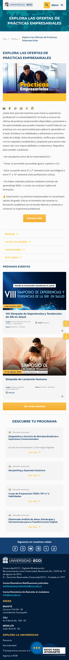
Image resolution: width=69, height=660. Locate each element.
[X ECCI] (46, 548)
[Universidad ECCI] (19, 4)
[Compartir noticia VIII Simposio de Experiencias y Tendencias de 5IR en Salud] (62, 331)
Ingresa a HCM (10, 655)
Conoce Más (34, 218)
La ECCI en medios (16, 241)
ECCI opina (11, 257)
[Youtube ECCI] (30, 548)
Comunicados (13, 249)
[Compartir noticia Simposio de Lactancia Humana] (62, 396)
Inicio (5, 38)
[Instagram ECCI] (22, 548)
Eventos (15, 38)
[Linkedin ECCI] (38, 548)
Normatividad (9, 645)
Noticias (10, 234)
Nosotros (7, 640)
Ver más (33, 452)
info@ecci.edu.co (12, 594)
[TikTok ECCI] (53, 548)
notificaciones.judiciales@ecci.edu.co (22, 586)
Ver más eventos (34, 406)
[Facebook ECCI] (15, 548)
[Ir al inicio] (22, 560)
